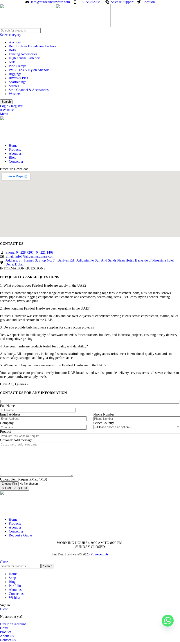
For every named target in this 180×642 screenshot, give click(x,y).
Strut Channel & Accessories (29, 90)
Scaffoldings (17, 82)
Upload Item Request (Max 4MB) (23, 479)
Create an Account (13, 624)
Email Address (10, 414)
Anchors (15, 42)
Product (5, 431)
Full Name (7, 406)
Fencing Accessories (23, 54)
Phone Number (103, 414)
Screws (14, 86)
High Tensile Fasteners (24, 58)
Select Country (103, 423)
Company (7, 423)
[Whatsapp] (168, 621)
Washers (14, 94)
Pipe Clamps (17, 66)
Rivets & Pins (18, 78)
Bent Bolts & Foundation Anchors (32, 46)
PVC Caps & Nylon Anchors (29, 70)
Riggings (15, 74)
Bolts (12, 50)
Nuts (12, 62)
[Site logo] (28, 26)
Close (4, 562)
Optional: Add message (16, 440)
